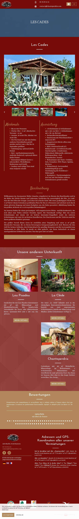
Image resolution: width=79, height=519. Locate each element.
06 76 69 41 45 (44, 2)
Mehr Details (21, 320)
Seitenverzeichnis (16, 459)
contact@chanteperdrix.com (50, 6)
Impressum (6, 459)
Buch (39, 236)
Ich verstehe (8, 515)
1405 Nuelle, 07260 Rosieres (11, 444)
